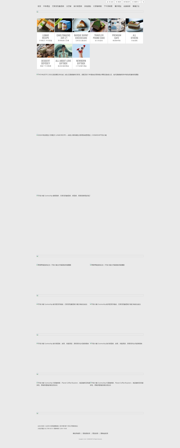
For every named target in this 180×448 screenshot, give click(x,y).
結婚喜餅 (127, 6)
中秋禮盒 (46, 6)
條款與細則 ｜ (78, 433)
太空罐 (68, 6)
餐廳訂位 (136, 6)
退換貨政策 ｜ (87, 433)
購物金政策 (104, 433)
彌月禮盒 (118, 6)
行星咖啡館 (97, 6)
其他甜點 (87, 6)
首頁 (39, 6)
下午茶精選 (108, 6)
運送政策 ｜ (96, 433)
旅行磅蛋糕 (78, 6)
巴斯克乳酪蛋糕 (58, 6)
